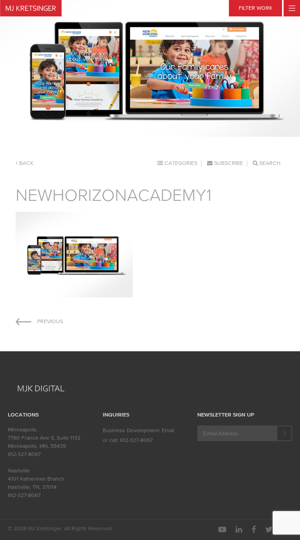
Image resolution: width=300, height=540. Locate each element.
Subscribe (227, 163)
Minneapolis (22, 430)
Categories (180, 163)
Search (269, 163)
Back (25, 163)
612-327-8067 (24, 454)
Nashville (19, 471)
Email (168, 430)
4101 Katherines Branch (36, 479)
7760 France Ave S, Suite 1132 (44, 438)
